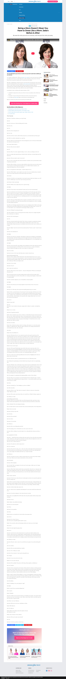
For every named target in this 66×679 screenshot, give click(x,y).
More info (7, 678)
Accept (3, 678)
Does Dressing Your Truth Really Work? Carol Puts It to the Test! (53, 85)
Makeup (20, 12)
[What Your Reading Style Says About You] (46, 76)
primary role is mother (25, 77)
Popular (45, 98)
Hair (20, 9)
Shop (12, 1)
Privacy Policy (19, 641)
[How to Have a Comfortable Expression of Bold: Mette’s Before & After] (13, 651)
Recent (45, 100)
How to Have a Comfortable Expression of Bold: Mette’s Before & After (13, 657)
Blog (9, 1)
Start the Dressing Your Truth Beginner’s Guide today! (24, 103)
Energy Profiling (22, 15)
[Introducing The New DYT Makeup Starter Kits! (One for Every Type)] (46, 94)
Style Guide (16, 97)
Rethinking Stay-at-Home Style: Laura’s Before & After (18, 108)
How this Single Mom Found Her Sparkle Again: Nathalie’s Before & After (21, 112)
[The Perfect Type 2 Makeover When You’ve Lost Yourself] (25, 651)
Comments (45, 102)
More (20, 20)
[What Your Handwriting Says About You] (46, 90)
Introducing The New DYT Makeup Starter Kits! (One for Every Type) (53, 95)
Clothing (20, 4)
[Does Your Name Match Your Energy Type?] (46, 80)
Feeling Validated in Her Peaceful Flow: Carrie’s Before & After (19, 110)
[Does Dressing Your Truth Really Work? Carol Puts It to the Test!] (46, 85)
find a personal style (27, 83)
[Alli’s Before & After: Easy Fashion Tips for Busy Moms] (36, 651)
